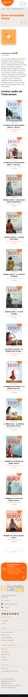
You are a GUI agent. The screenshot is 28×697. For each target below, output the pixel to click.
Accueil (3, 8)
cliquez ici (16, 573)
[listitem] (2, 614)
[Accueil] (7, 3)
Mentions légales (6, 683)
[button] (23, 22)
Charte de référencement (8, 687)
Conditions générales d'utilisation (11, 685)
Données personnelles (7, 679)
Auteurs (8, 8)
